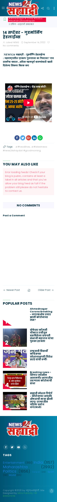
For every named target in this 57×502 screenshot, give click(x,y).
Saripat (36, 472)
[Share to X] (22, 137)
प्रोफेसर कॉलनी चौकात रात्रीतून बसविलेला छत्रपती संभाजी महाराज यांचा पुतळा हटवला (42, 336)
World (12, 475)
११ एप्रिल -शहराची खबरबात (21, 24)
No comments (11, 45)
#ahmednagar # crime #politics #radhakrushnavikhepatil (26, 19)
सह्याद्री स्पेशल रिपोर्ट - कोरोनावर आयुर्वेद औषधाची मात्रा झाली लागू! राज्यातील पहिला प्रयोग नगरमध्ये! (41, 400)
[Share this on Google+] (28, 137)
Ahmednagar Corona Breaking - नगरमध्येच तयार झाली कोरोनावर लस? (41, 314)
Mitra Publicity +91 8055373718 (20, 494)
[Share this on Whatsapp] (40, 137)
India (38, 462)
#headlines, (24, 146)
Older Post (44, 290)
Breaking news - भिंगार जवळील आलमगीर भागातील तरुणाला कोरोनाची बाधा (41, 378)
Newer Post (13, 290)
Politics (9, 471)
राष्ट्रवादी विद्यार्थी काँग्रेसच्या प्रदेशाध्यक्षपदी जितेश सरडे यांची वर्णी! (41, 355)
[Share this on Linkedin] (34, 137)
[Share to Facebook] (17, 137)
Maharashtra (15, 466)
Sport (51, 471)
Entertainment (14, 463)
